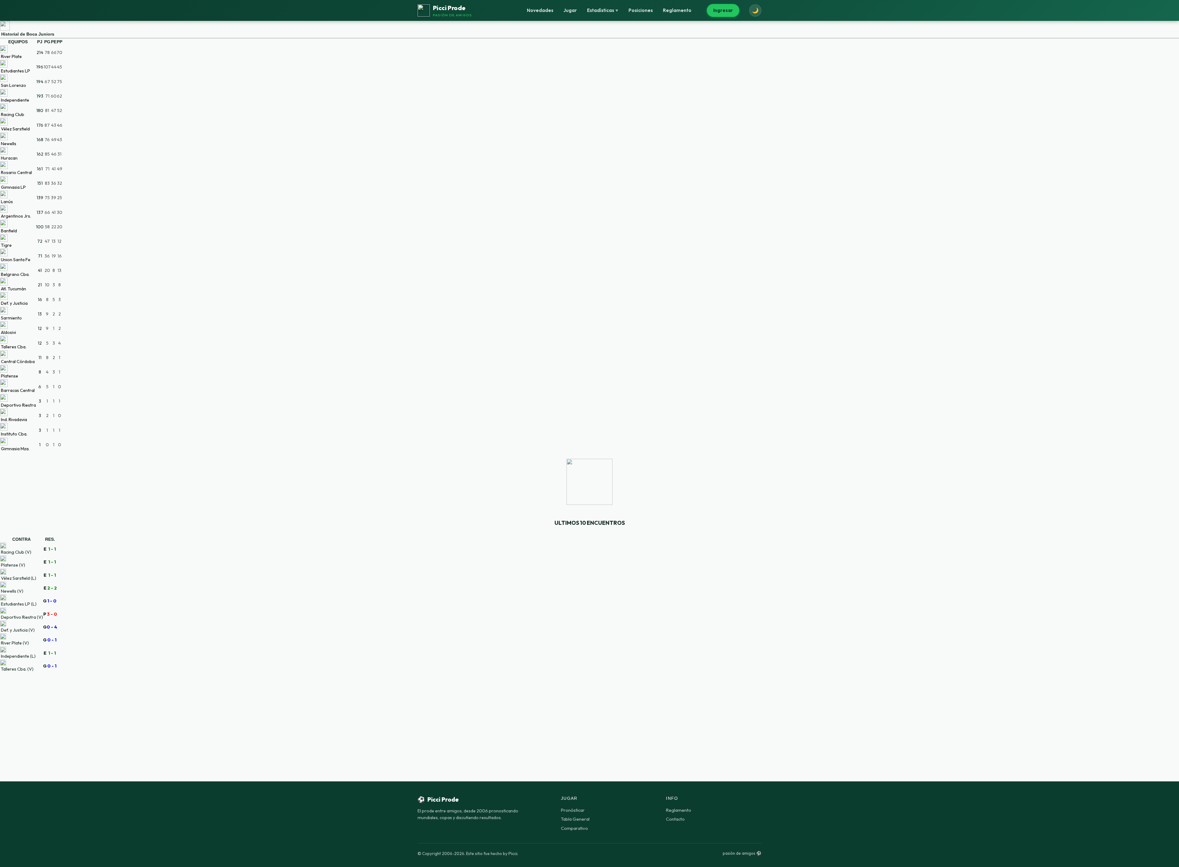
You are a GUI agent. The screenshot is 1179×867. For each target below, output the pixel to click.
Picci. (513, 853)
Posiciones (640, 10)
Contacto (675, 819)
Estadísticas (603, 10)
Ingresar (723, 10)
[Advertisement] (589, 715)
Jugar (570, 10)
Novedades (540, 10)
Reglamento (677, 10)
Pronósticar (573, 810)
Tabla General (575, 819)
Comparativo (574, 828)
